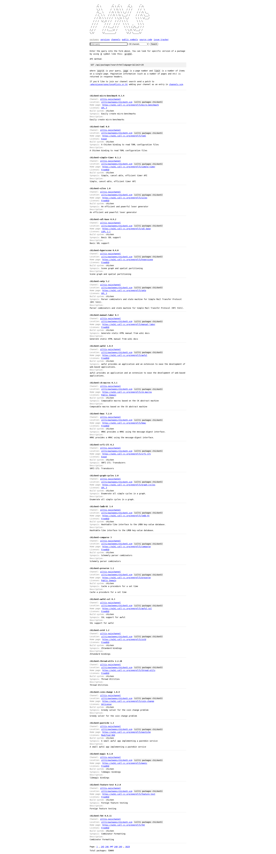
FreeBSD (105, 170)
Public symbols (130, 39)
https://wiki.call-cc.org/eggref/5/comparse (126, 546)
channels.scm (176, 84)
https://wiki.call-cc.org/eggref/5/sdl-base (126, 229)
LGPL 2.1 (105, 231)
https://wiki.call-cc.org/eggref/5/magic (124, 763)
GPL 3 (104, 108)
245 (102, 847)
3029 (127, 847)
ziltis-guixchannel (110, 99)
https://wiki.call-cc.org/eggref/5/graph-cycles (128, 485)
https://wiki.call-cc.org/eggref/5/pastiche (126, 732)
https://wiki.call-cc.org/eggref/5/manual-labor (128, 324)
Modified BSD (108, 735)
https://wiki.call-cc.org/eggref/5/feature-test (128, 794)
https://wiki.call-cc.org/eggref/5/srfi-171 (126, 454)
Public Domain (108, 395)
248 (116, 847)
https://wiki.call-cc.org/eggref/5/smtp (124, 290)
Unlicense (106, 704)
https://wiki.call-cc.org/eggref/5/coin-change (128, 701)
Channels (115, 39)
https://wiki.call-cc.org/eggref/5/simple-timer (128, 167)
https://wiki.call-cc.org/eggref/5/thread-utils (128, 670)
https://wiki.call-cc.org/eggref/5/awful (124, 355)
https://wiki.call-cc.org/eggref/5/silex (124, 198)
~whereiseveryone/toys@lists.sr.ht (109, 84)
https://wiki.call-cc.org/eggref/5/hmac (124, 423)
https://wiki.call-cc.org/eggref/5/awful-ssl (127, 608)
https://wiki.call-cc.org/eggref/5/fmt (123, 825)
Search (154, 44)
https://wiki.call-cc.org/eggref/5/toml (124, 136)
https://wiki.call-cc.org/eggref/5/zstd (124, 639)
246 (107, 847)
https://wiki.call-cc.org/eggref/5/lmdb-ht (126, 516)
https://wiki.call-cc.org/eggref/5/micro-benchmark (130, 105)
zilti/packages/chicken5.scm (116, 102)
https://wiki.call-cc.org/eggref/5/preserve (126, 577)
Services (105, 39)
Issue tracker (161, 39)
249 (120, 847)
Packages (94, 39)
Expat (104, 139)
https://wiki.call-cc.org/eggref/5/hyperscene (127, 259)
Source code (145, 39)
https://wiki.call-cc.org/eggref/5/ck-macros (127, 392)
